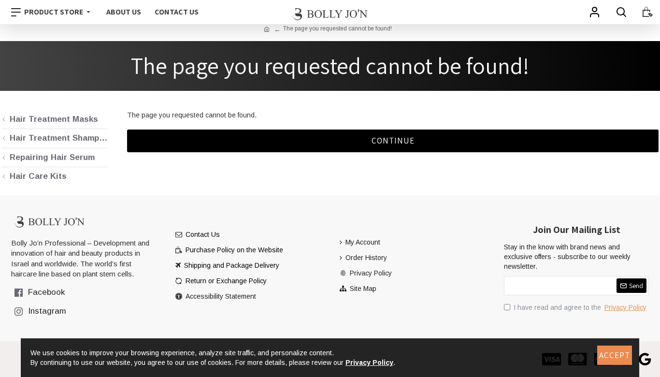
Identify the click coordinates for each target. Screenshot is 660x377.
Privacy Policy (369, 362)
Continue (393, 140)
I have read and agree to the (580, 307)
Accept (614, 355)
